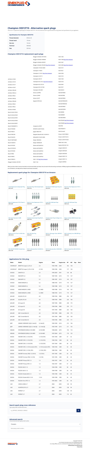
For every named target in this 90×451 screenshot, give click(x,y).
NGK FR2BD (61, 123)
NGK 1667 (60, 62)
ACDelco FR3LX (12, 104)
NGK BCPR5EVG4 (62, 103)
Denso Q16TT (36, 98)
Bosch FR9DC (11, 156)
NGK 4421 (60, 70)
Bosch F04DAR (11, 129)
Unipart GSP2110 (62, 156)
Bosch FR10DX (11, 151)
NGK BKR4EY (61, 115)
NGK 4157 (60, 67)
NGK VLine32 (61, 131)
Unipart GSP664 (62, 161)
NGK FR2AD (61, 120)
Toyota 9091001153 (63, 145)
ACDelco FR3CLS (12, 93)
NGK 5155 (60, 76)
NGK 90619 (61, 90)
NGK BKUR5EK (62, 117)
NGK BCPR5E (61, 95)
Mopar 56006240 (37, 142)
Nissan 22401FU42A (63, 139)
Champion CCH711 (38, 76)
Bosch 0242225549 (13, 115)
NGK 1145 (35, 159)
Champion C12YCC (38, 73)
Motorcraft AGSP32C (38, 151)
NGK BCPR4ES (61, 92)
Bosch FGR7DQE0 (12, 140)
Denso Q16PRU (37, 92)
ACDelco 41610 (12, 82)
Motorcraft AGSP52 (38, 153)
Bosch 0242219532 (13, 112)
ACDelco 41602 (12, 79)
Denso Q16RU (36, 95)
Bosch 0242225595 (13, 117)
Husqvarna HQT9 (37, 126)
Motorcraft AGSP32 (38, 148)
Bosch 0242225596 (13, 120)
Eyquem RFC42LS (37, 101)
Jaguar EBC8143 (37, 131)
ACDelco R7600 (12, 109)
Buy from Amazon (50, 65)
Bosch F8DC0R (11, 134)
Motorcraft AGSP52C (38, 156)
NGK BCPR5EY (61, 106)
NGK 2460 (60, 65)
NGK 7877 (60, 87)
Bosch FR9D (11, 153)
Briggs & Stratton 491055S (39, 56)
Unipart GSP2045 (62, 153)
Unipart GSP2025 (62, 150)
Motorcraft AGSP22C (38, 145)
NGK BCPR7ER (61, 109)
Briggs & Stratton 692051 (39, 62)
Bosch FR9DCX (11, 159)
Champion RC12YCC (38, 81)
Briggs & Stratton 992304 (39, 65)
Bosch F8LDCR (11, 137)
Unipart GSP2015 (62, 148)
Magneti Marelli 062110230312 (41, 134)
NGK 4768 (60, 73)
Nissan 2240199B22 (63, 134)
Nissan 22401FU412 (63, 137)
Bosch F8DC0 (11, 131)
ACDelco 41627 (12, 87)
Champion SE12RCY (38, 90)
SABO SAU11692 (62, 142)
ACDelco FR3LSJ (12, 98)
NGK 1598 (60, 59)
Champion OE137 (37, 79)
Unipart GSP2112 (62, 159)
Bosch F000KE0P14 (12, 126)
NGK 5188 (60, 79)
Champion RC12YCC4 (38, 84)
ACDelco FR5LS (11, 106)
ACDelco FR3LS (11, 95)
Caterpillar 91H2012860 (39, 67)
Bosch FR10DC (11, 145)
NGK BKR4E (61, 112)
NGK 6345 (60, 84)
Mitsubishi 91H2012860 (39, 137)
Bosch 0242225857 (13, 123)
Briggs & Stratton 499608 (39, 59)
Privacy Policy (79, 446)
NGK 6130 (60, 81)
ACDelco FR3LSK (12, 101)
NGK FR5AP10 (61, 128)
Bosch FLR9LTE (11, 142)
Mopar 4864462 (37, 140)
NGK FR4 (60, 126)
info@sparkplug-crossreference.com (75, 445)
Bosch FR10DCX (12, 148)
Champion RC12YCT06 (38, 87)
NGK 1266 (60, 56)
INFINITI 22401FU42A (38, 129)
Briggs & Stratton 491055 (14, 162)
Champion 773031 (37, 70)
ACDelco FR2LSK (12, 90)
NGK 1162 (35, 162)
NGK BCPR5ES (61, 98)
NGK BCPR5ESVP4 (62, 101)
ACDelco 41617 (12, 84)
